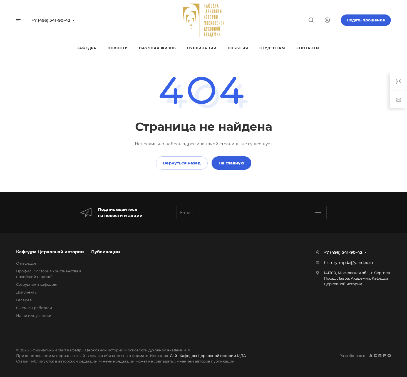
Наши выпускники (33, 315)
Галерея (24, 300)
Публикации (105, 251)
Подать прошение (366, 20)
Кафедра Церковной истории (50, 251)
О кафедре (26, 263)
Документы (26, 292)
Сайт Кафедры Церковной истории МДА (208, 355)
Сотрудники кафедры (36, 284)
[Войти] (327, 20)
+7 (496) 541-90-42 (51, 20)
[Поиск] (311, 20)
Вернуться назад (182, 163)
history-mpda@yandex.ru (348, 262)
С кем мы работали (34, 307)
